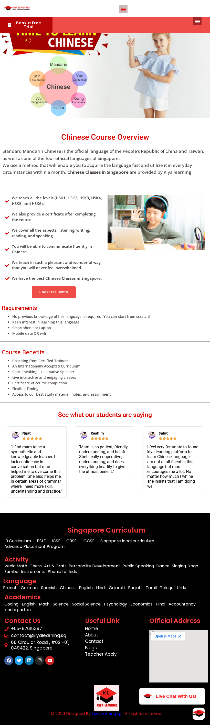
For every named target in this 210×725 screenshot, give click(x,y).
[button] (123, 9)
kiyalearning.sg (106, 714)
